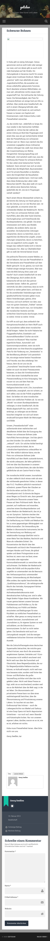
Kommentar (10, 851)
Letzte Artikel (18, 774)
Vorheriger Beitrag (15, 827)
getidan (25, 7)
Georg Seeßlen (23, 777)
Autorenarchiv (12, 806)
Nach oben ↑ (42, 937)
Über (9, 774)
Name (8, 886)
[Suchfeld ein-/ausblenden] (46, 21)
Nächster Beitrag (14, 831)
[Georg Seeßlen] (12, 785)
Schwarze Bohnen (19, 30)
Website (8, 909)
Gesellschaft (12, 820)
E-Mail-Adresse (11, 897)
